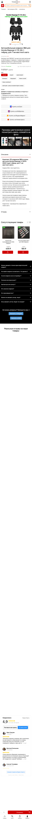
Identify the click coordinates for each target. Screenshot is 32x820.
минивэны (22, 9)
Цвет (2, 72)
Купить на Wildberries (17, 111)
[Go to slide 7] (17, 44)
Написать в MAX (16, 318)
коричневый (20, 75)
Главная (3, 9)
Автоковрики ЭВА (12, 9)
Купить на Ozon (17, 106)
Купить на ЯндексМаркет (17, 116)
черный (4, 75)
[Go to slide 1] (10, 44)
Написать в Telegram (16, 313)
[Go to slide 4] (14, 44)
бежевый (4, 78)
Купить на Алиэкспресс (17, 119)
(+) (15, 97)
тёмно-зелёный (6, 82)
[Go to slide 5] (15, 44)
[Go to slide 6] (16, 44)
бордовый (13, 78)
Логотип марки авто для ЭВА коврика (23, 241)
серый (11, 75)
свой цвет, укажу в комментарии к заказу (12, 85)
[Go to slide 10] (21, 44)
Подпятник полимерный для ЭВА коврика (8, 242)
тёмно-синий (22, 78)
